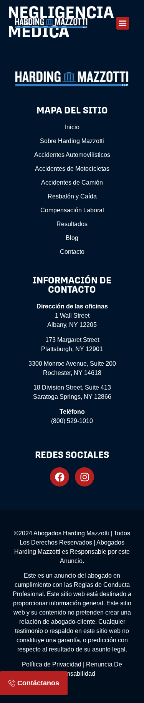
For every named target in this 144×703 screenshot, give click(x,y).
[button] (122, 23)
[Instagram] (84, 476)
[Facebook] (59, 476)
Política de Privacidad (51, 664)
